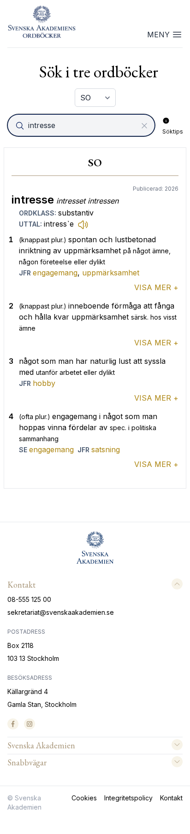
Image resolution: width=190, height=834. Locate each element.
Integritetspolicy (128, 798)
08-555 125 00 (29, 599)
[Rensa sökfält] (144, 125)
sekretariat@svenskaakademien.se (60, 612)
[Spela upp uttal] (83, 224)
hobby (44, 383)
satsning (105, 449)
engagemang (55, 272)
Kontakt (171, 798)
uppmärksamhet (110, 272)
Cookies (84, 798)
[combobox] (82, 125)
